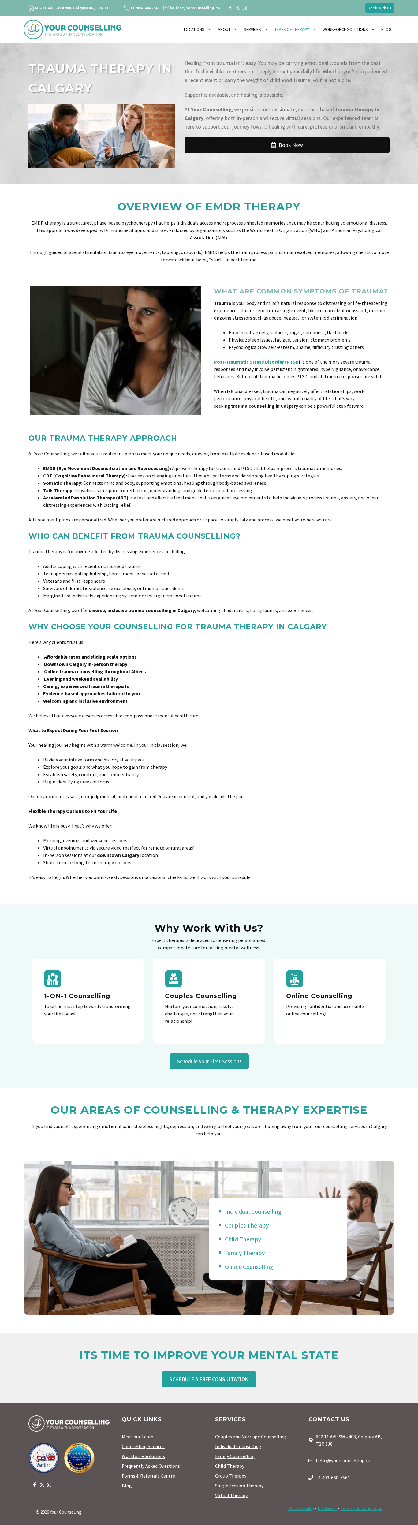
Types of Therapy (291, 29)
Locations (194, 29)
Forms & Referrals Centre (148, 1476)
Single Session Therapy (239, 1485)
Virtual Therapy (231, 1495)
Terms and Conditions (361, 1508)
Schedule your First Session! (209, 1061)
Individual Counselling (253, 1211)
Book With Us (380, 8)
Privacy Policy (301, 1508)
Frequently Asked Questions (151, 1466)
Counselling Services (143, 1446)
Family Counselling (235, 1456)
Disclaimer (327, 1508)
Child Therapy (243, 1239)
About (224, 29)
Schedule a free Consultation (209, 1379)
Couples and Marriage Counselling (250, 1436)
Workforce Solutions (345, 29)
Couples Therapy (247, 1225)
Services (252, 29)
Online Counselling (249, 1266)
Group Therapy (230, 1476)
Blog (386, 29)
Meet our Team (137, 1436)
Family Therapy (245, 1252)
